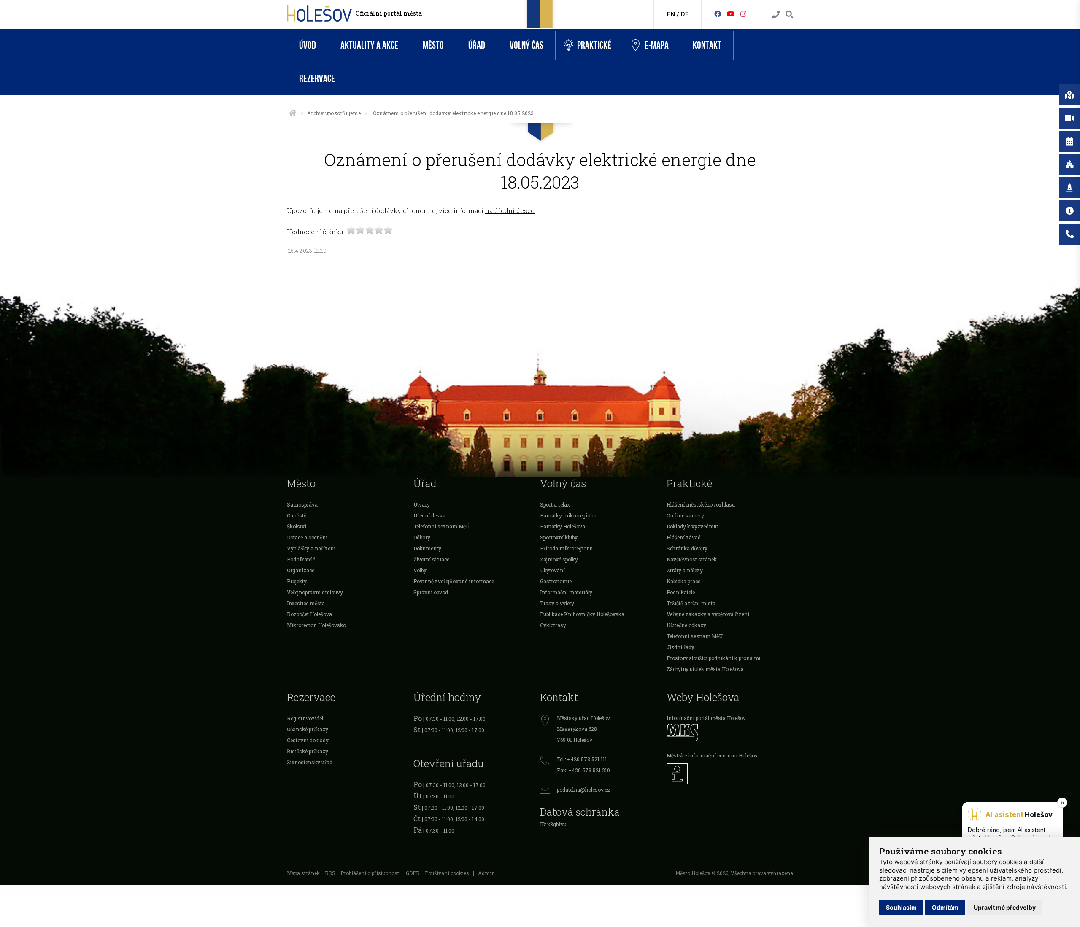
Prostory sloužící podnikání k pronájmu (714, 658)
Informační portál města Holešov (706, 717)
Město (433, 45)
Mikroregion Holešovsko (316, 625)
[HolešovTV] (731, 13)
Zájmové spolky (559, 559)
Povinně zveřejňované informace (453, 581)
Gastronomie (556, 581)
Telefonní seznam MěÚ (441, 526)
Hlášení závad (684, 537)
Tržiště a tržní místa (691, 603)
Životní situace (431, 559)
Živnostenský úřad (309, 762)
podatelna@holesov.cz (583, 789)
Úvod (307, 45)
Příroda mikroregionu (566, 548)
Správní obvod (430, 592)
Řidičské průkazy (307, 751)
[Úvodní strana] (293, 113)
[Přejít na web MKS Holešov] (730, 732)
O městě (296, 515)
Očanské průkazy (307, 729)
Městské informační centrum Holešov (712, 755)
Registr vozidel (305, 718)
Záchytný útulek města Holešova (705, 669)
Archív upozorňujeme (334, 113)
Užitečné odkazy (686, 625)
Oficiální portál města (389, 13)
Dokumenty (427, 548)
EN (671, 14)
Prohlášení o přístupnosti (370, 873)
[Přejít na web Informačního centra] (730, 773)
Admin (486, 873)
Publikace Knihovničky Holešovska (582, 614)
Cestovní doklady (308, 740)
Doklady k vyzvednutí (692, 526)
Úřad (476, 45)
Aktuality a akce (369, 45)
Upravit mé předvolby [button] (1005, 907)
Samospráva (302, 504)
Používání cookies (447, 873)
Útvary (421, 504)
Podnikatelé (301, 559)
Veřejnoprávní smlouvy (315, 592)
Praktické (594, 45)
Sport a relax (555, 504)
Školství (296, 526)
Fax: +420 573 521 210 (583, 770)
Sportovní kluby (559, 537)
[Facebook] (717, 13)
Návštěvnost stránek (692, 559)
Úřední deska (429, 515)
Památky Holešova (562, 526)
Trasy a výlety (557, 603)
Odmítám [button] (945, 907)
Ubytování (552, 570)
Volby (420, 570)
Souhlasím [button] (901, 907)
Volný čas (526, 45)
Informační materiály (566, 592)
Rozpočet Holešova (309, 614)
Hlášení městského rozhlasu (701, 504)
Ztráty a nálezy (685, 570)
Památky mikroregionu (568, 515)
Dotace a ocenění (307, 537)
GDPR (413, 873)
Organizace (300, 570)
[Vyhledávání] (789, 14)
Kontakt (707, 45)
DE (684, 14)
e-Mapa (657, 45)
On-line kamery (685, 515)
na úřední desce (510, 210)
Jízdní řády (680, 647)
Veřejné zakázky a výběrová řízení (708, 614)
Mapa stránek (303, 873)
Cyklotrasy (553, 625)
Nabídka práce (683, 581)
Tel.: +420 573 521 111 (582, 759)
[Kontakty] (776, 14)
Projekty (297, 581)
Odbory (421, 537)
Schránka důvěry (687, 548)
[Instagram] (743, 13)
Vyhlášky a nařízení (311, 548)
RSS (330, 873)
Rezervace (317, 79)
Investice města (306, 603)
